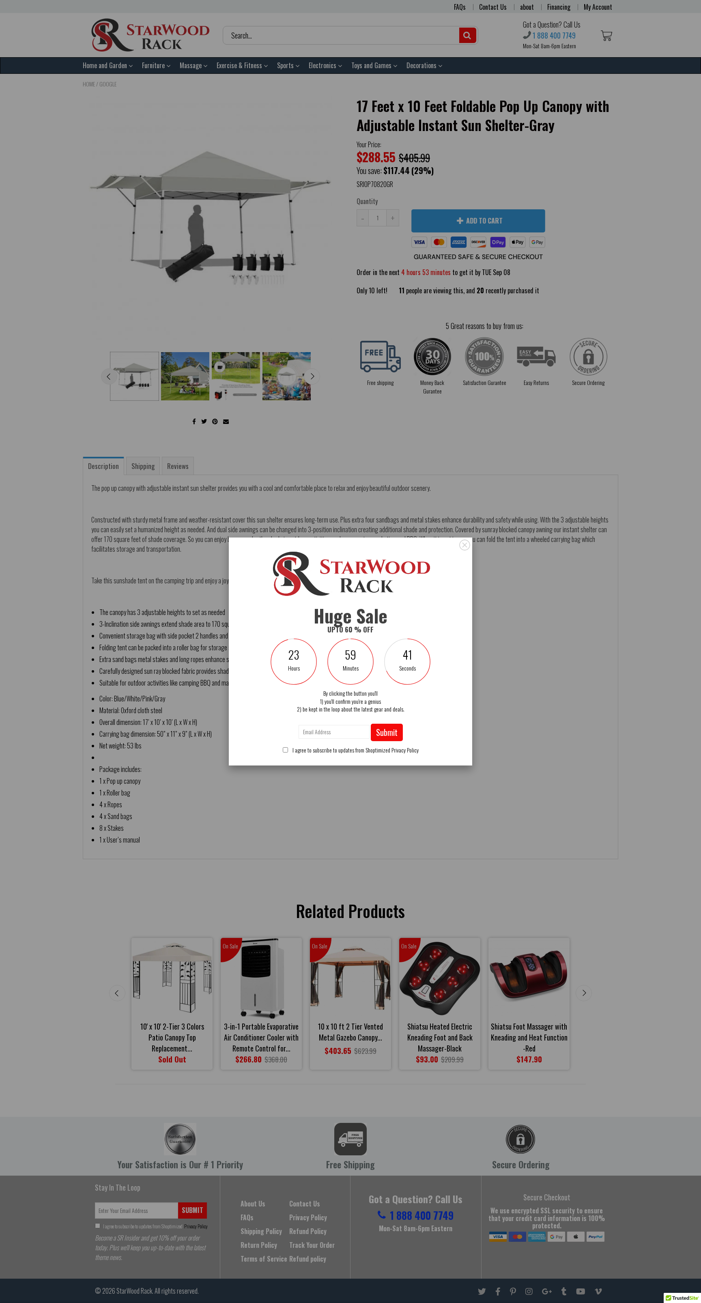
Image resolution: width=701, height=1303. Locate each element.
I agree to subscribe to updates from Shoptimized (355, 750)
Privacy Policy (405, 750)
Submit (387, 732)
